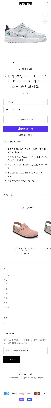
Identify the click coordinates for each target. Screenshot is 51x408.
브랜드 (6, 307)
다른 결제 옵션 (25, 135)
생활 (5, 293)
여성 (5, 279)
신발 (5, 289)
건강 (5, 298)
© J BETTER (25, 374)
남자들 (6, 275)
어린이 (6, 284)
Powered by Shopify (34, 377)
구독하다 (12, 360)
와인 (5, 303)
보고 (5, 323)
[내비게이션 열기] (4, 4)
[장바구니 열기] (47, 3)
